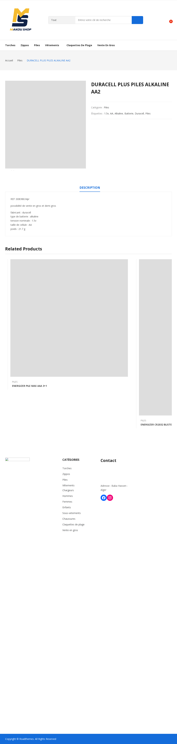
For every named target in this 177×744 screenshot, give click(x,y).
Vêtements (68, 485)
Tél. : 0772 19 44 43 (111, 468)
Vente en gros (70, 530)
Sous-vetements (71, 513)
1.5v (106, 113)
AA (111, 113)
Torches (67, 468)
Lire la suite (126, 384)
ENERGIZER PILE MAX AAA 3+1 (29, 385)
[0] (168, 20)
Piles (106, 107)
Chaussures (68, 518)
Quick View (126, 262)
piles (148, 113)
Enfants (66, 507)
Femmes (67, 501)
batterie (128, 113)
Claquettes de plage (73, 524)
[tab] (90, 188)
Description (90, 188)
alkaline (119, 113)
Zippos (66, 474)
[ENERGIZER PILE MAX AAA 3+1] (69, 318)
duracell (139, 113)
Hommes (67, 496)
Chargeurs (68, 490)
